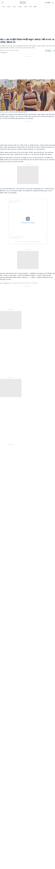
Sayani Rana (4, 52)
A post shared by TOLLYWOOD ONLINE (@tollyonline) (27, 241)
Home (1, 283)
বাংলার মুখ (8, 6)
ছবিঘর (31, 6)
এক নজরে (14, 6)
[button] (2, 2)
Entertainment (6, 283)
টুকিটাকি (35, 6)
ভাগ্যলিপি (25, 6)
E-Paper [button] (48, 2)
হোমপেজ (3, 6)
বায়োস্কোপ (20, 6)
